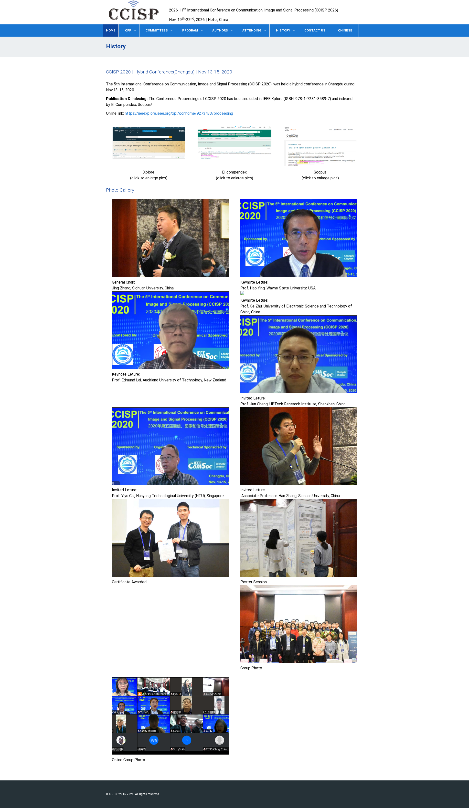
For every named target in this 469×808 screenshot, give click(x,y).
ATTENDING (252, 30)
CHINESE (345, 30)
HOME (111, 30)
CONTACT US (314, 30)
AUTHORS (220, 30)
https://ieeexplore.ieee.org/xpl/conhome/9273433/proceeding (179, 113)
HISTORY (283, 30)
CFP (128, 30)
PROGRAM (190, 30)
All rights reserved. (147, 794)
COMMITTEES (157, 30)
